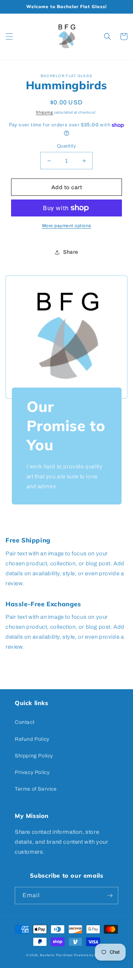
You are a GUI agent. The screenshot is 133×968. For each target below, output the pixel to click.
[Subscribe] (110, 895)
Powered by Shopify (90, 955)
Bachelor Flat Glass (56, 955)
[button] (9, 36)
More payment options (66, 225)
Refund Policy (32, 739)
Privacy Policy (32, 772)
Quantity (66, 146)
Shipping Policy (34, 756)
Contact (24, 722)
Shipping (44, 112)
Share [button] (70, 252)
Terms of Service (36, 789)
